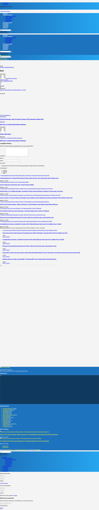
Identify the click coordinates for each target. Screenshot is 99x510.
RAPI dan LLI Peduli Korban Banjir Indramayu (13, 140)
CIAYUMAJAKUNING (7, 15)
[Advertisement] (49, 104)
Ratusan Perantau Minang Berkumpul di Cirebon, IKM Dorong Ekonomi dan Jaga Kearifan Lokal (27, 217)
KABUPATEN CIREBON (10, 16)
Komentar (2, 156)
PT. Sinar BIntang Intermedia (20, 449)
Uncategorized (6, 426)
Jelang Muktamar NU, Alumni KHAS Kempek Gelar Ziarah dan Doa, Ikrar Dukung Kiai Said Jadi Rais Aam (29, 178)
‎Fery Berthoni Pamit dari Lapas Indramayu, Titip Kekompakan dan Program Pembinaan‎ (24, 211)
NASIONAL (5, 27)
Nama (1, 158)
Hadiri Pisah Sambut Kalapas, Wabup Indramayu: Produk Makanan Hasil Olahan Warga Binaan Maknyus (29, 204)
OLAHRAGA (5, 25)
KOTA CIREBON (9, 17)
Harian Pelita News (12, 78)
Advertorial (5, 3)
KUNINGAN (8, 21)
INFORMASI (5, 412)
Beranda (2, 67)
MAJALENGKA (8, 20)
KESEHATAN (6, 24)
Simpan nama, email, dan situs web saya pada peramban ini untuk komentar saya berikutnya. (23, 165)
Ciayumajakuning (7, 115)
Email (1, 160)
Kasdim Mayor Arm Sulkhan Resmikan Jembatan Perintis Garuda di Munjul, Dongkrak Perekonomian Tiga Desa (31, 191)
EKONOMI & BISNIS (7, 22)
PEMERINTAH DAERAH (8, 424)
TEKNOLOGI (5, 26)
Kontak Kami (6, 4)
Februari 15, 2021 (4, 79)
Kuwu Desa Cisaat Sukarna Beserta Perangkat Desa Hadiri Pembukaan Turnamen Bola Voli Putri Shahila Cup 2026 (35, 233)
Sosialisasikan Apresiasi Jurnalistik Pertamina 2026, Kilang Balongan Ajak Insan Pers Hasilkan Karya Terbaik (30, 224)
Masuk (15, 495)
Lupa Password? (4, 483)
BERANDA (5, 13)
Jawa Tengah (6, 413)
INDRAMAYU (8, 18)
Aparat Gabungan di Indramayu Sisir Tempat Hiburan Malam (17, 185)
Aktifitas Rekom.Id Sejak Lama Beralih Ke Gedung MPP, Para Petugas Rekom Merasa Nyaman (30, 259)
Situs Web (2, 163)
